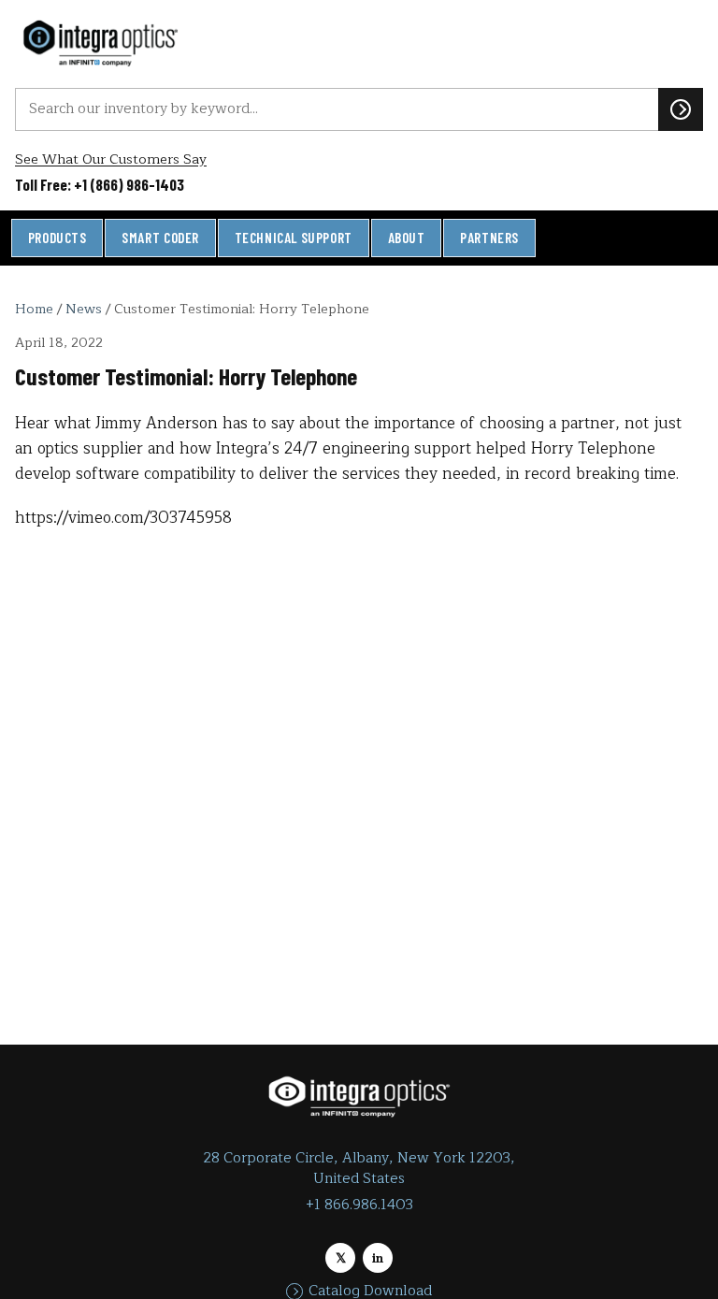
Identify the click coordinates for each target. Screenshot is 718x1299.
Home (34, 308)
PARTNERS (489, 237)
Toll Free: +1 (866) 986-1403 (99, 184)
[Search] (680, 109)
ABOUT (406, 237)
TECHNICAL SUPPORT (293, 237)
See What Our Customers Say (111, 159)
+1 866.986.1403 (359, 1205)
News (83, 308)
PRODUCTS (57, 237)
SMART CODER (160, 237)
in (377, 1258)
